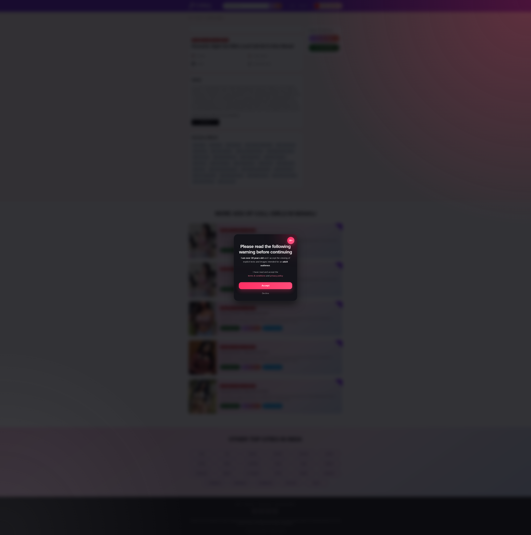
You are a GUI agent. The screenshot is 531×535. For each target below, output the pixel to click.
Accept (265, 285)
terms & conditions (257, 276)
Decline (265, 293)
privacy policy (276, 276)
